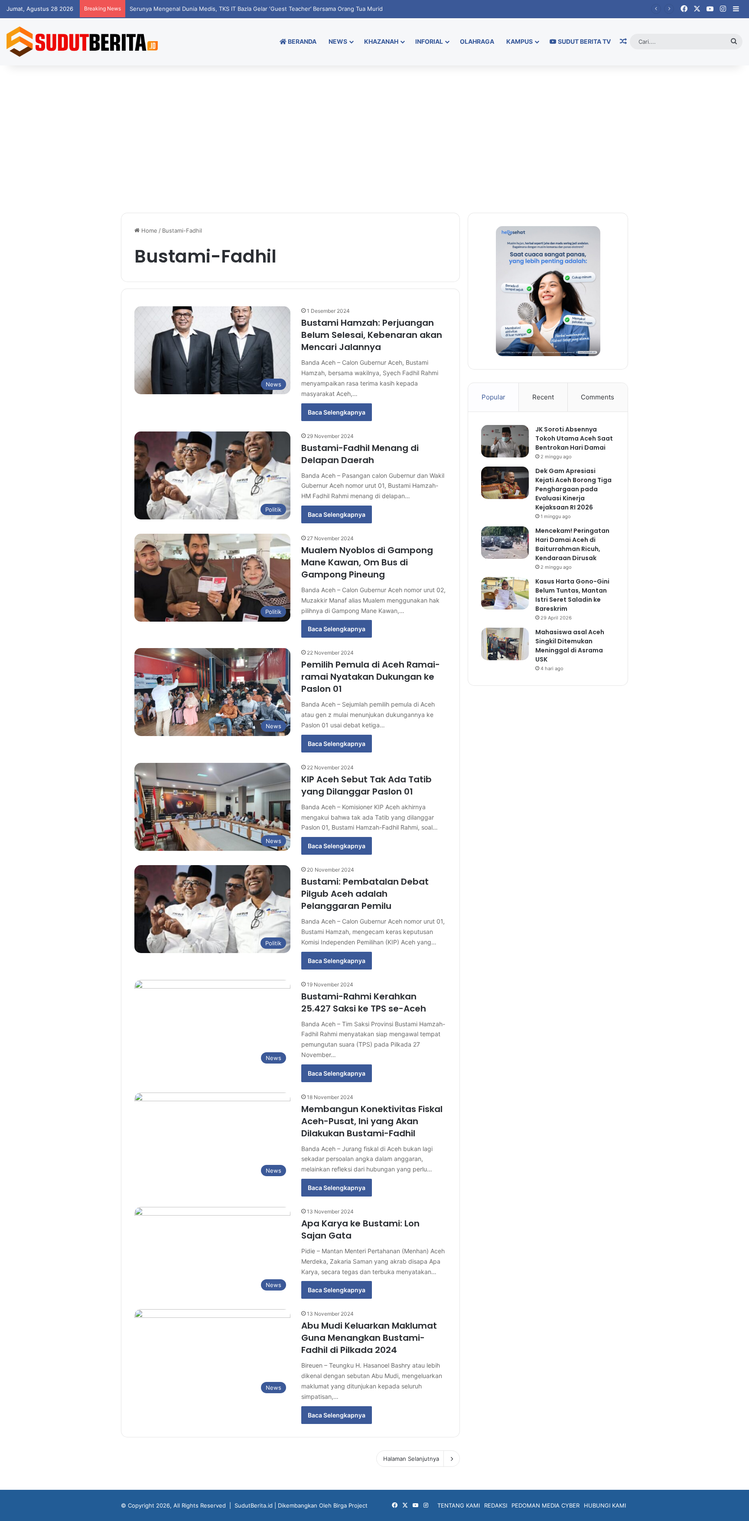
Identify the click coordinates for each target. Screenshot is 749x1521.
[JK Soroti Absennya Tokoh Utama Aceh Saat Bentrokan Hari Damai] (505, 441)
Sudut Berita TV (584, 41)
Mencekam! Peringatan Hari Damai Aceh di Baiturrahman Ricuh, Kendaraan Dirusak (572, 544)
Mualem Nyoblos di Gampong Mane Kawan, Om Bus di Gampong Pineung (367, 562)
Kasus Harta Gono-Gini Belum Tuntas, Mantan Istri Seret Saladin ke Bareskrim (572, 595)
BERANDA (301, 41)
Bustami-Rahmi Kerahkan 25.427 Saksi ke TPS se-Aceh (363, 1002)
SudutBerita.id (253, 1505)
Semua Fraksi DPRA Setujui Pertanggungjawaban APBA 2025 (211, 8)
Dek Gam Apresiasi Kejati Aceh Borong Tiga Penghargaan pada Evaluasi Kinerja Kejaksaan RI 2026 (573, 489)
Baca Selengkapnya (336, 412)
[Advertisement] (374, 139)
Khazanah (381, 41)
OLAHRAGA (477, 41)
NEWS (338, 41)
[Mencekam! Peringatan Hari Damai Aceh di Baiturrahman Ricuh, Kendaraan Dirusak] (505, 542)
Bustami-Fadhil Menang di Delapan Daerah (360, 454)
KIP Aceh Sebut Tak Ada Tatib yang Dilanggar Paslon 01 (366, 785)
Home (148, 230)
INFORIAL (429, 41)
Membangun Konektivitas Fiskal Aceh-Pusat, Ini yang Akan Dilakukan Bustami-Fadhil (372, 1121)
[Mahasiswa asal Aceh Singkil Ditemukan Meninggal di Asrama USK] (505, 644)
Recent (543, 397)
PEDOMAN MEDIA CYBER (545, 1505)
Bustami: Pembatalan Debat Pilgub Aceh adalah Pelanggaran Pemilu (365, 894)
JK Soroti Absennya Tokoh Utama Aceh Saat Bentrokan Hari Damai (574, 438)
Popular (493, 397)
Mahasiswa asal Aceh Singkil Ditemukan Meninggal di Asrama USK (569, 646)
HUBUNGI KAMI (605, 1505)
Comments (597, 397)
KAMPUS (519, 41)
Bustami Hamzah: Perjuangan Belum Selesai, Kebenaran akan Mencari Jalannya (371, 335)
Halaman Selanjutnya (411, 1458)
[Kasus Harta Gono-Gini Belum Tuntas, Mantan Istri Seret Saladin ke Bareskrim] (505, 593)
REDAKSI (495, 1505)
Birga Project (350, 1505)
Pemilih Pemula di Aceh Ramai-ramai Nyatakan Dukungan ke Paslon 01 (370, 676)
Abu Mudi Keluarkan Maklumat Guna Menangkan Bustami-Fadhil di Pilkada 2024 (369, 1338)
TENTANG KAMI (458, 1505)
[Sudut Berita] (82, 41)
